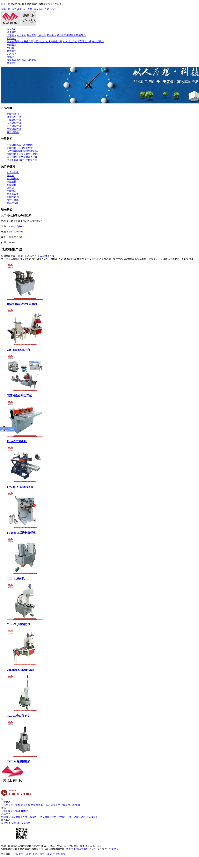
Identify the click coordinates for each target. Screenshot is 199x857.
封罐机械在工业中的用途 (20, 148)
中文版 (6, 9)
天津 (47, 854)
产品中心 (11, 38)
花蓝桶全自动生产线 (19, 395)
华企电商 (113, 849)
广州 (31, 854)
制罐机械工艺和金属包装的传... (23, 154)
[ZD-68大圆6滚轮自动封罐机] (25, 344)
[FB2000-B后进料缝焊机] (25, 527)
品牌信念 (5, 823)
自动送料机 (13, 178)
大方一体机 (13, 200)
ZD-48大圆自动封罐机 (20, 670)
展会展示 (61, 35)
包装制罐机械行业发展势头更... (23, 160)
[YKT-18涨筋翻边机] (25, 756)
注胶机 (10, 175)
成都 (57, 854)
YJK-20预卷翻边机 (18, 624)
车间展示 (11, 44)
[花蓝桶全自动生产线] (25, 390)
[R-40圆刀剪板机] (25, 436)
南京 (42, 854)
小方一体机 (13, 172)
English (17, 9)
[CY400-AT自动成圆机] (25, 481)
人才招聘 (11, 54)
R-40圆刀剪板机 (17, 441)
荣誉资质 (31, 35)
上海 (26, 854)
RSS (47, 9)
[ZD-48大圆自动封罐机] (25, 664)
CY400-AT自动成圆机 (20, 487)
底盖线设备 (98, 41)
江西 (15, 854)
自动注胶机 (13, 203)
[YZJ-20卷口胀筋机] (25, 710)
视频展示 (71, 35)
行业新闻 (21, 60)
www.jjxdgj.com (16, 226)
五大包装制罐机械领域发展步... (23, 151)
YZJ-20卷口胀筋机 (18, 715)
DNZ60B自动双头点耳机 (22, 304)
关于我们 (11, 32)
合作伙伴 (41, 35)
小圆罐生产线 (41, 41)
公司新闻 (11, 60)
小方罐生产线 (70, 41)
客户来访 (51, 35)
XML (53, 9)
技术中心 (31, 60)
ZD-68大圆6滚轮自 (18, 349)
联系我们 (81, 35)
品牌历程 (15, 823)
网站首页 (11, 29)
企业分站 (27, 9)
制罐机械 (11, 181)
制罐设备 (11, 191)
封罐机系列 (13, 41)
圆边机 (10, 187)
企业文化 (21, 35)
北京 (21, 854)
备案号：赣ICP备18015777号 (81, 849)
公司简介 (11, 35)
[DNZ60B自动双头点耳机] (25, 299)
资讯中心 (11, 57)
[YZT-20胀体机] (25, 573)
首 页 (20, 256)
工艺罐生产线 (84, 41)
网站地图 (38, 9)
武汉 (52, 854)
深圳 (36, 854)
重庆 (63, 854)
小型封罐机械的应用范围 (20, 145)
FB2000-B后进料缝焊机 (21, 532)
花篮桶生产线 (26, 41)
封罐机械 (11, 184)
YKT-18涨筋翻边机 (18, 761)
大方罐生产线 (55, 41)
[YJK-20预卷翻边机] (25, 619)
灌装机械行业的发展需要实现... (23, 157)
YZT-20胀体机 (16, 578)
